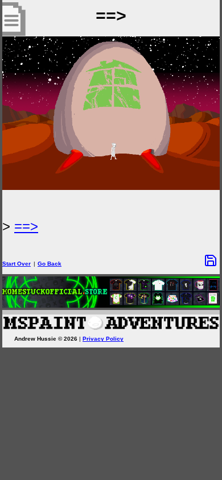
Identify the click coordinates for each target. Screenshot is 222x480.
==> (26, 226)
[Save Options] (210, 260)
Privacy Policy (103, 339)
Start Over (16, 263)
